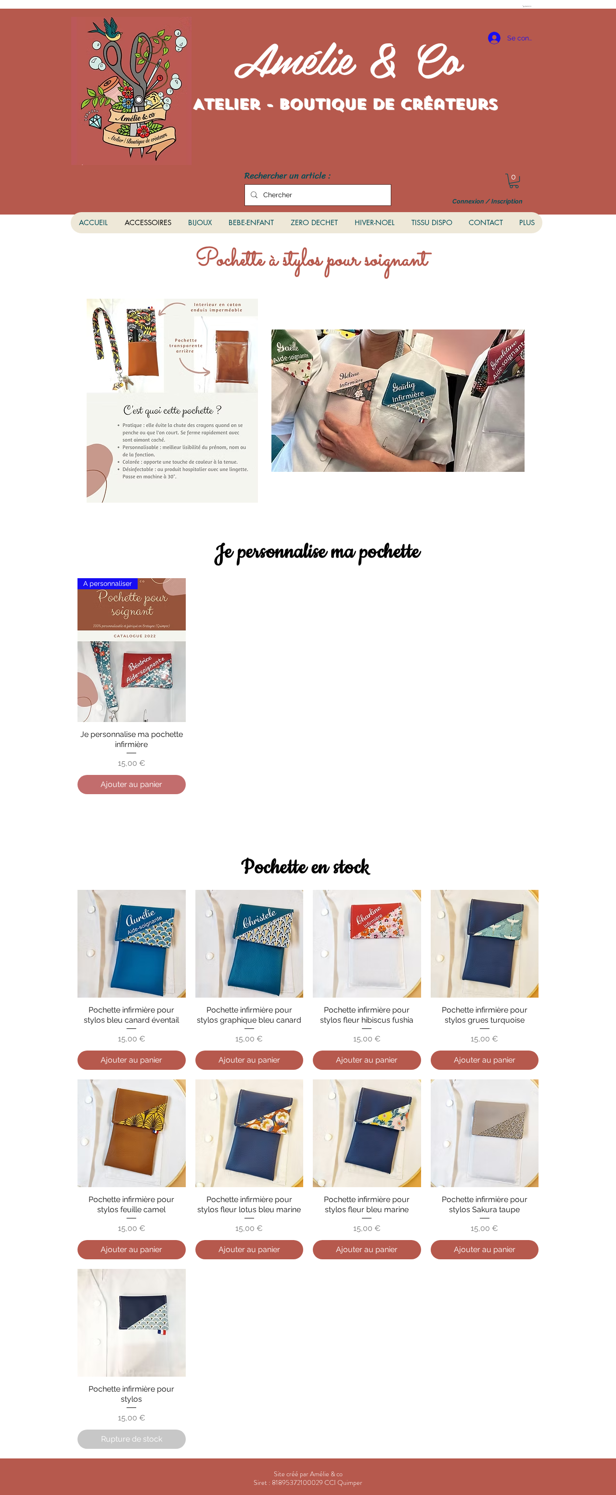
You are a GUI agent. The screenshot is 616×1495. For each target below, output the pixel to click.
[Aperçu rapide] (131, 944)
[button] (528, 6)
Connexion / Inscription (487, 201)
